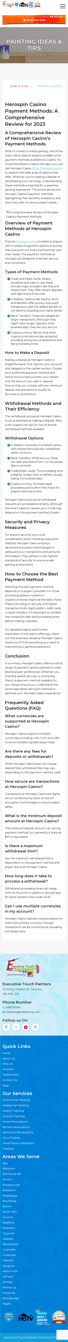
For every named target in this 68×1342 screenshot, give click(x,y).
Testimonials (10, 1074)
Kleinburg (9, 1287)
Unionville (9, 1249)
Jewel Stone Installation (18, 1143)
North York (9, 1211)
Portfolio (8, 1069)
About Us (8, 1058)
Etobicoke (9, 1255)
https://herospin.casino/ (47, 168)
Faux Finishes (11, 1137)
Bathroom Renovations (17, 1132)
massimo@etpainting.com (23, 1012)
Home (6, 1053)
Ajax (5, 1163)
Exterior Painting (13, 1116)
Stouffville (9, 1201)
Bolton (7, 1206)
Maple (6, 1303)
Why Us (7, 1063)
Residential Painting (15, 1105)
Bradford (8, 1222)
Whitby (7, 1282)
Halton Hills (10, 1271)
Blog (5, 1085)
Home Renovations (15, 1121)
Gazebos (8, 1148)
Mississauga (9, 1195)
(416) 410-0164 (36, 20)
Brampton (9, 1190)
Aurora (7, 1179)
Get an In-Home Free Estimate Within (34, 16)
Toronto (7, 1217)
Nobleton (8, 1228)
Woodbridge (10, 1298)
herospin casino (27, 241)
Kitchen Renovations (16, 1127)
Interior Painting (13, 1110)
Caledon (8, 1238)
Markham (8, 1168)
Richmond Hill (11, 1174)
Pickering (8, 1292)
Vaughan (8, 1265)
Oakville (7, 1260)
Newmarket (10, 1244)
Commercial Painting (16, 1100)
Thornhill (8, 1233)
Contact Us (9, 1080)
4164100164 (13, 1007)
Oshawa (7, 1276)
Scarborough (11, 1184)
